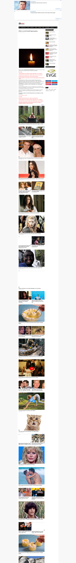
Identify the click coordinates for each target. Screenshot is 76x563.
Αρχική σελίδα (20, 29)
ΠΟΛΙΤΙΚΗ (51, 90)
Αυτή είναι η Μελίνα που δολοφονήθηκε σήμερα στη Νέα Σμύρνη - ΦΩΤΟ (53, 39)
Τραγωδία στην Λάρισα (52, 31)
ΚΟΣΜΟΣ (55, 89)
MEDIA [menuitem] (36, 27)
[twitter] (54, 81)
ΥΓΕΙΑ (53, 90)
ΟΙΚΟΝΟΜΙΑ (47, 90)
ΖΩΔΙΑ (49, 89)
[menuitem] (19, 27)
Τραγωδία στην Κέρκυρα (52, 63)
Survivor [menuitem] (52, 27)
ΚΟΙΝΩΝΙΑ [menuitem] (31, 27)
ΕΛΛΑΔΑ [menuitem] (28, 27)
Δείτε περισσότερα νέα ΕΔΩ (23, 95)
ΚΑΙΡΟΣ (52, 89)
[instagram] (48, 84)
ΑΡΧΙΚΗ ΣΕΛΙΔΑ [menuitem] (23, 27)
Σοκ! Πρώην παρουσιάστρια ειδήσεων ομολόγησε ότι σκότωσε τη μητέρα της (53, 49)
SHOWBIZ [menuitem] (39, 27)
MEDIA (22, 29)
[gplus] (48, 82)
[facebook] (48, 81)
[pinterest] (54, 82)
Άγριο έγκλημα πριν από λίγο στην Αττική (52, 56)
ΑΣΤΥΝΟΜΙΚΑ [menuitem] (47, 27)
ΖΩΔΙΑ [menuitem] (43, 27)
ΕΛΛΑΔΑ (47, 89)
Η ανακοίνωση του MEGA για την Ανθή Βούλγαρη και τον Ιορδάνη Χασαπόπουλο (53, 46)
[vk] (54, 84)
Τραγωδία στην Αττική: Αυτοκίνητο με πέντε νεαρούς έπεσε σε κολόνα (52, 60)
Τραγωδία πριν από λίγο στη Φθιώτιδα (52, 35)
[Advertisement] (32, 39)
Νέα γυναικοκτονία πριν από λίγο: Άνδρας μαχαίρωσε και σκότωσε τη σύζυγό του (53, 53)
